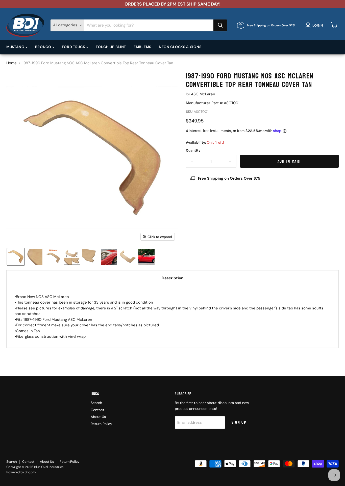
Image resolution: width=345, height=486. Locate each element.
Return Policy (101, 423)
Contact (97, 410)
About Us (98, 416)
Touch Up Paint (111, 47)
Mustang (16, 47)
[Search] (220, 25)
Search (96, 402)
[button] (315, 25)
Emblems (142, 47)
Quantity (193, 150)
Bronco (43, 47)
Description (172, 278)
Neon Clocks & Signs (180, 47)
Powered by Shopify (21, 472)
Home (11, 63)
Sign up (239, 422)
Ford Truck (74, 47)
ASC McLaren (203, 94)
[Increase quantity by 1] (230, 161)
